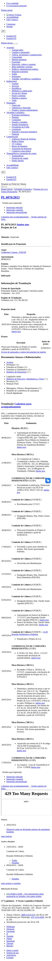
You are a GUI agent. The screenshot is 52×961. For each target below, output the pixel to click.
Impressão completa (14, 210)
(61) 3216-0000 (37, 917)
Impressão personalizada (16, 212)
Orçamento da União (20, 127)
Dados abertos (18, 160)
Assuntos (10, 47)
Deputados (10, 103)
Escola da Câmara (19, 93)
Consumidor (17, 57)
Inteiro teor (23, 224)
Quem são (16, 105)
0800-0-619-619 (28, 915)
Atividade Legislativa (15, 112)
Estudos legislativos (20, 124)
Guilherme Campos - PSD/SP (13, 252)
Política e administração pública (25, 69)
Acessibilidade (12, 17)
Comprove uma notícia (21, 151)
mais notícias (6, 836)
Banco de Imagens (19, 146)
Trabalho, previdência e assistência (26, 79)
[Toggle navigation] (14, 43)
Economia (16, 62)
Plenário (15, 117)
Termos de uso (12, 953)
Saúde (14, 74)
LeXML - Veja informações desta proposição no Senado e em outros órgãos (25, 895)
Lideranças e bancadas (21, 108)
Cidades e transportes (21, 52)
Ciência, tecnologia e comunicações (27, 55)
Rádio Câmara (18, 141)
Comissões (16, 120)
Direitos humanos (19, 59)
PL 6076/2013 (10, 197)
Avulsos (9, 362)
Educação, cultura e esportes (24, 64)
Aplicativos (11, 955)
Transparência (17, 156)
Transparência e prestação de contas (21, 153)
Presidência (16, 88)
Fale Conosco (12, 19)
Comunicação (12, 136)
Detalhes (15, 863)
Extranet (9, 957)
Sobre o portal (12, 950)
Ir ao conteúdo (12, 3)
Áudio (14, 860)
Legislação (16, 129)
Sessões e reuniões (19, 122)
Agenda (15, 83)
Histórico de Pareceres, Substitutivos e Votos (25, 379)
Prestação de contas (20, 158)
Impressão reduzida (14, 207)
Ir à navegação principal (16, 6)
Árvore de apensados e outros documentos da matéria (23, 352)
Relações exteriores (20, 71)
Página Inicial (7, 189)
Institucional (11, 81)
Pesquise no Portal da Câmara (13, 184)
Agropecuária (17, 50)
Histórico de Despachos (16, 372)
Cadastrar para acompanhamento (15, 217)
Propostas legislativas (21, 115)
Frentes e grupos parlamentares (25, 110)
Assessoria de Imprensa (21, 148)
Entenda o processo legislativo (24, 132)
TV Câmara (17, 144)
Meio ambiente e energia (22, 67)
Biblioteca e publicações (22, 91)
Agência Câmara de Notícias (24, 139)
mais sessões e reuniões (11, 883)
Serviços (15, 86)
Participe (15, 134)
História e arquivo (19, 98)
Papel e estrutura (19, 96)
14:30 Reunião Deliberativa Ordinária (30, 633)
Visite (14, 100)
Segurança (16, 76)
